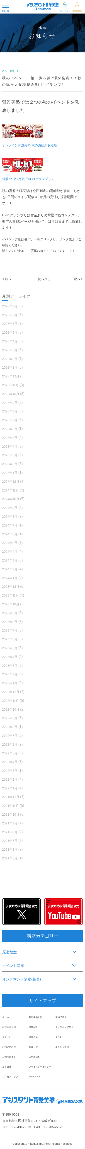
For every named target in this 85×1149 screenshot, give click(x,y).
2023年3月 (9, 665)
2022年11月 (10, 700)
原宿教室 (9, 952)
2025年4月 (9, 446)
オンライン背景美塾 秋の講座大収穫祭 (29, 145)
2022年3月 (9, 770)
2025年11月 (10, 385)
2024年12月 (10, 481)
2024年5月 (9, 543)
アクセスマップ (10, 1076)
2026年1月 (9, 367)
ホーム (5, 1017)
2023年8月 (9, 622)
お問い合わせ (9, 1047)
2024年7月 (9, 525)
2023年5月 (9, 648)
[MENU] (5, 5)
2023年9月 (9, 613)
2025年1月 (9, 473)
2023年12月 (10, 586)
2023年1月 (9, 683)
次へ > (78, 279)
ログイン (64, 10)
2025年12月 (10, 376)
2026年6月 (9, 323)
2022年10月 (10, 709)
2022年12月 (10, 692)
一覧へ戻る (43, 279)
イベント (59, 1037)
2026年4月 (9, 341)
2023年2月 (9, 674)
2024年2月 (9, 569)
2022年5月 (9, 753)
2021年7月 (9, 840)
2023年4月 (9, 657)
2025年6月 (9, 429)
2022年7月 (9, 735)
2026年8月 (9, 306)
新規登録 (77, 10)
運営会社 (6, 1066)
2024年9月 (9, 508)
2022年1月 (9, 788)
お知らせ (33, 1047)
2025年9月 (9, 403)
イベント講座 (13, 966)
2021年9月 (9, 823)
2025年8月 (9, 411)
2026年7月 (9, 315)
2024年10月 (10, 499)
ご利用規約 (34, 1056)
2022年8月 (9, 727)
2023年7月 (9, 630)
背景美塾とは (35, 1017)
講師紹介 (33, 1027)
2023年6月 (9, 639)
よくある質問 (62, 1047)
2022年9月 (9, 718)
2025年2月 (9, 464)
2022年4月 (9, 762)
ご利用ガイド (9, 1056)
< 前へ (6, 279)
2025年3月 (9, 455)
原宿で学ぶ (61, 1017)
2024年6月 (9, 534)
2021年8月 (9, 832)
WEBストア (35, 1076)
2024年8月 (9, 516)
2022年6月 (9, 744)
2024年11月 (10, 490)
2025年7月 (9, 420)
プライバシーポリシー (40, 1066)
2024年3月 (9, 560)
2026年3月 (9, 350)
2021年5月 (9, 858)
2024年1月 (9, 578)
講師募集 (33, 1037)
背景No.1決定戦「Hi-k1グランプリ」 (28, 179)
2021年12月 (10, 797)
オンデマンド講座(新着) (21, 979)
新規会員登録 (9, 1027)
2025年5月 (9, 438)
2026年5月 (9, 332)
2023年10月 (10, 604)
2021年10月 (10, 814)
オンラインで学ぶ (64, 1027)
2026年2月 (9, 359)
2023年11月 (10, 595)
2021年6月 (9, 849)
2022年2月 (9, 779)
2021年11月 (10, 805)
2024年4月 (9, 551)
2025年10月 (10, 394)
